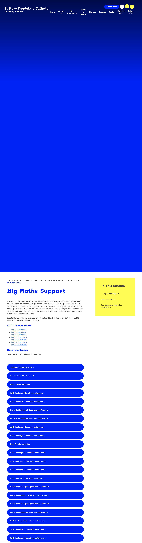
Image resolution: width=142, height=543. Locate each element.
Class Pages (26, 280)
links (112, 7)
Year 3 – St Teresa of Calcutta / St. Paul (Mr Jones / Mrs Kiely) (55, 280)
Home (9, 280)
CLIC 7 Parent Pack (18, 330)
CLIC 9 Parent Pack (18, 335)
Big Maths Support (13, 283)
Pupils (16, 280)
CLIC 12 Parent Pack (19, 342)
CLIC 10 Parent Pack (19, 337)
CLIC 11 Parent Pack (19, 340)
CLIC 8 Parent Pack (18, 332)
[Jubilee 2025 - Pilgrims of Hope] (122, 7)
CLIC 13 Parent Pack (19, 345)
